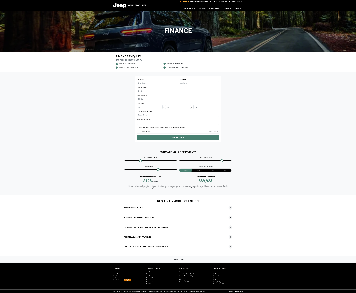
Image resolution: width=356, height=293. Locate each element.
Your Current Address (144, 119)
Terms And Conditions (219, 284)
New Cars (149, 272)
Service (181, 272)
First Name (141, 79)
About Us (215, 272)
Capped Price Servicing (186, 276)
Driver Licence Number (145, 111)
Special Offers (150, 278)
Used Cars (149, 276)
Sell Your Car (150, 282)
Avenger (115, 272)
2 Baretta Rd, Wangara (219, 2)
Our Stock (202, 9)
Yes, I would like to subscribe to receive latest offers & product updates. (162, 127)
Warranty (182, 280)
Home (186, 9)
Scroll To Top (179, 259)
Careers (215, 278)
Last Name (183, 79)
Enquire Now (178, 137)
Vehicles (192, 9)
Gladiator (115, 278)
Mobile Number (142, 95)
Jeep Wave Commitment (186, 274)
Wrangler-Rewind (118, 280)
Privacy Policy (217, 282)
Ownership (227, 9)
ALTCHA (216, 131)
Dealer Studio (239, 291)
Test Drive (149, 284)
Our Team (216, 274)
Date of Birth (141, 103)
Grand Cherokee (117, 274)
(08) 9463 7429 (235, 2)
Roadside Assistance (185, 282)
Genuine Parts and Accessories (188, 278)
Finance (148, 280)
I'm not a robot (146, 131)
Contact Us (216, 276)
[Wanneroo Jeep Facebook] (242, 2)
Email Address (142, 87)
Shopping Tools (214, 9)
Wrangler (115, 276)
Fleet (214, 280)
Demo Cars (149, 274)
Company (238, 9)
